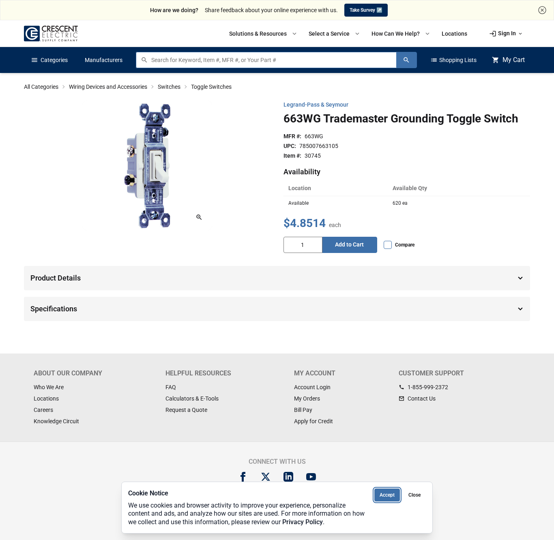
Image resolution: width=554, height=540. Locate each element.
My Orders (307, 398)
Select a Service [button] (335, 33)
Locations (46, 398)
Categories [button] (49, 60)
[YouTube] (311, 477)
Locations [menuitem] (454, 33)
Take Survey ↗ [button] (366, 10)
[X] (266, 477)
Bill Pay (303, 410)
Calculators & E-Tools (192, 398)
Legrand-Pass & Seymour (315, 104)
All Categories (41, 87)
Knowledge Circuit (56, 421)
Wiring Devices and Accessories (108, 87)
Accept (387, 495)
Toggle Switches (211, 87)
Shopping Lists (453, 60)
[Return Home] (51, 33)
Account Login (312, 387)
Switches (169, 87)
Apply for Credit (313, 421)
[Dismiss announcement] (542, 10)
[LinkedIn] (288, 477)
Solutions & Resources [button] (263, 33)
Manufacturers (103, 60)
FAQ (170, 387)
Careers (43, 410)
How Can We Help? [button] (401, 33)
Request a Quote (186, 410)
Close (414, 495)
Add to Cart (349, 244)
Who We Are (49, 387)
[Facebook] (243, 477)
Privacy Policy (302, 522)
